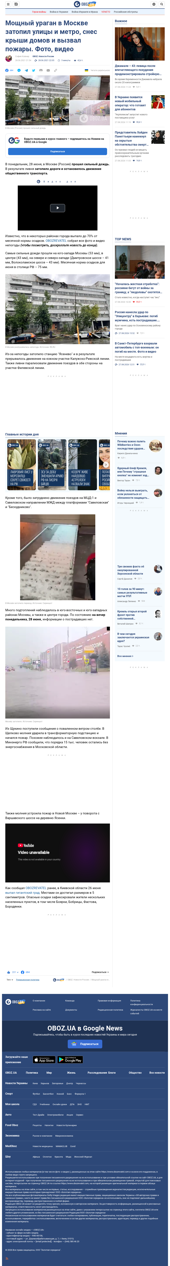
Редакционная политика (27, 980)
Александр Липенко (126, 601)
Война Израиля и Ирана (85, 11)
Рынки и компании (42, 1136)
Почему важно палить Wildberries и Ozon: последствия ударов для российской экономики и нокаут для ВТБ (131, 445)
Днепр (69, 1083)
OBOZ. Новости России (43, 56)
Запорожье (57, 1083)
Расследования (97, 1072)
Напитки (49, 1125)
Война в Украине (59, 11)
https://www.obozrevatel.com (115, 1171)
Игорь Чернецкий (125, 503)
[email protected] (43, 1241)
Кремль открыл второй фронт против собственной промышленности (132, 615)
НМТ (87, 1104)
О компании (39, 1000)
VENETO (105, 11)
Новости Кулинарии (66, 1125)
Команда (69, 1000)
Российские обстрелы (126, 11)
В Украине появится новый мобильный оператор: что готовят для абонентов (130, 103)
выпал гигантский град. (22, 893)
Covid (72, 1146)
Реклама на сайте (42, 1010)
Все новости (157, 1072)
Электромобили (55, 1115)
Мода (68, 1157)
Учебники (45, 1104)
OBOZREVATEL (56, 241)
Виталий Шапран (125, 624)
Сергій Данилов (124, 579)
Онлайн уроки (60, 1104)
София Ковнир (22, 56)
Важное (121, 21)
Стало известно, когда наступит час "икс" (137, 297)
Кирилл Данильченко (127, 453)
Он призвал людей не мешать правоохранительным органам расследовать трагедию (132, 152)
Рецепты (37, 1125)
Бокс (69, 1094)
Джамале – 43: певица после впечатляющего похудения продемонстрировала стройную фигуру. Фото (137, 70)
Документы (71, 1010)
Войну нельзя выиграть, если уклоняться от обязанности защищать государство (132, 494)
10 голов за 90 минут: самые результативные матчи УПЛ (132, 592)
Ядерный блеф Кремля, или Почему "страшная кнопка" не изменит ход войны (132, 472)
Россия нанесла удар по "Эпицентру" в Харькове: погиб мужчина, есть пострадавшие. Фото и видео (136, 316)
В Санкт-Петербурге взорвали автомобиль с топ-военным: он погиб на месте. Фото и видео (137, 347)
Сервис (79, 1115)
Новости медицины (43, 1146)
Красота (59, 1157)
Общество (135, 1072)
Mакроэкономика (64, 1136)
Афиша (36, 1157)
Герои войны (39, 11)
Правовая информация (109, 1000)
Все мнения (124, 656)
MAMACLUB (61, 1146)
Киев (35, 1083)
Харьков (45, 1083)
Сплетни (47, 1157)
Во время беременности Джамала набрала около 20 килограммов (138, 81)
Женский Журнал (83, 1157)
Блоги (112, 1072)
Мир (49, 1072)
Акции (70, 1115)
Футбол (36, 1094)
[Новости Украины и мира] (58, 980)
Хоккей (60, 1094)
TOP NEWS (123, 239)
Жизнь (71, 1072)
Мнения (121, 433)
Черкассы (81, 1083)
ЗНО (79, 1104)
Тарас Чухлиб (123, 646)
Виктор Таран (123, 480)
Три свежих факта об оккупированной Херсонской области (130, 570)
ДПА (72, 1104)
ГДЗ (35, 1104)
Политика (32, 1072)
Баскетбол (48, 1094)
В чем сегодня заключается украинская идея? (133, 637)
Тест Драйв (38, 1115)
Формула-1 (80, 1094)
